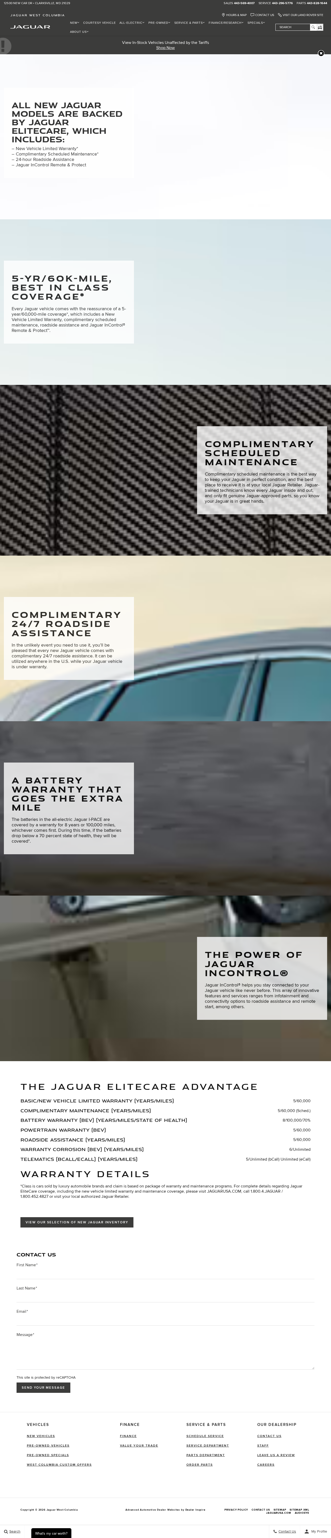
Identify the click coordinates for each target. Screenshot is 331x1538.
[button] (321, 53)
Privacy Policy (236, 1509)
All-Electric (130, 22)
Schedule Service (205, 1436)
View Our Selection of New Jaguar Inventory (77, 1222)
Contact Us (264, 15)
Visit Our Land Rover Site (303, 15)
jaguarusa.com (278, 1512)
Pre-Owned (158, 22)
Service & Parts (188, 22)
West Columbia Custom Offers (59, 1465)
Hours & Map (236, 15)
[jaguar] (30, 27)
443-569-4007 (244, 3)
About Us (78, 31)
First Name (27, 1265)
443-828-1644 (317, 3)
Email (22, 1311)
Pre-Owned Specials (48, 1455)
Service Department (207, 1446)
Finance (128, 1436)
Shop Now (165, 47)
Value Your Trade (139, 1446)
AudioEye (302, 1512)
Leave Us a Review (276, 1455)
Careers (266, 1465)
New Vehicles (41, 1436)
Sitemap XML (299, 1509)
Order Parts (199, 1465)
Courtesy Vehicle (99, 22)
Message (25, 1334)
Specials (255, 22)
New (73, 22)
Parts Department (205, 1455)
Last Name (27, 1288)
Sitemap (280, 1509)
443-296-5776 (282, 3)
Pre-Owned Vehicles (48, 1446)
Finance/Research (225, 22)
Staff (263, 1446)
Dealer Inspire (195, 1509)
